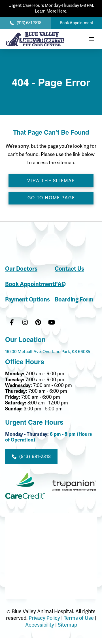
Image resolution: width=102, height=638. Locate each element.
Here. (62, 11)
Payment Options (27, 299)
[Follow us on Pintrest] (38, 322)
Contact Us (69, 268)
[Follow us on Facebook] (11, 322)
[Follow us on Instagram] (25, 322)
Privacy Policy (44, 618)
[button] (91, 39)
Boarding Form (74, 299)
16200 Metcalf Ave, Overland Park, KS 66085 (47, 351)
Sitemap (67, 625)
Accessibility (39, 625)
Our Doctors (21, 268)
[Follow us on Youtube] (51, 322)
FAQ (60, 284)
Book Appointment (30, 284)
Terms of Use (79, 618)
